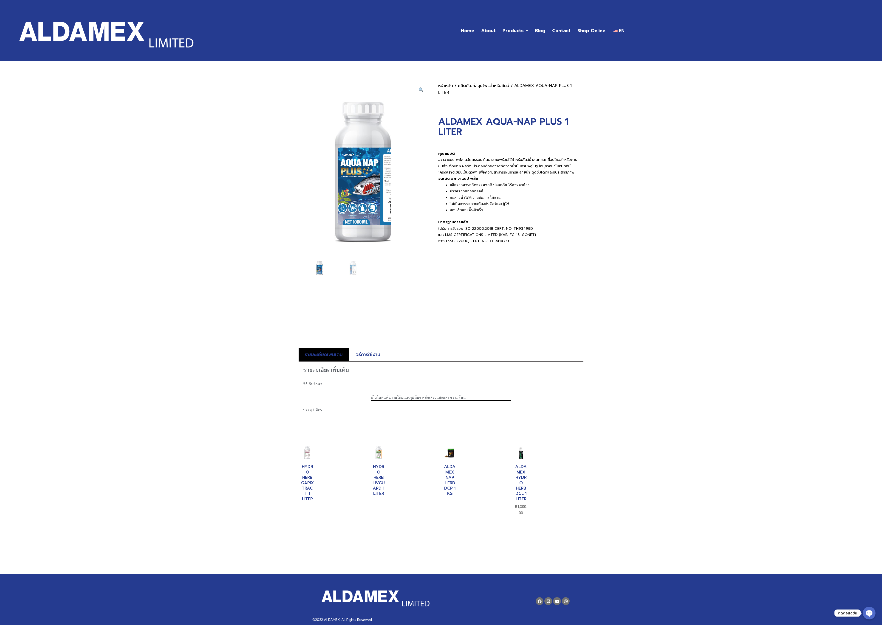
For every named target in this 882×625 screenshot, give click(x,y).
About (488, 30)
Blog (540, 30)
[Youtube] (557, 601)
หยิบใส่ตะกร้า (521, 535)
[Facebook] (539, 601)
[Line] (548, 601)
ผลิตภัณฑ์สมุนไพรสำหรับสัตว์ (483, 86)
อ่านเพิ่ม (307, 511)
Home (467, 30)
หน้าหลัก (445, 86)
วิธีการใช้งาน (368, 354)
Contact (561, 30)
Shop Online (591, 30)
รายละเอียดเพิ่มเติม (324, 354)
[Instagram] (566, 601)
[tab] (324, 354)
